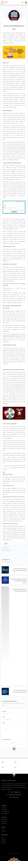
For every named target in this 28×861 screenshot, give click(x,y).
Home (3, 837)
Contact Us (4, 843)
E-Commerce (4, 810)
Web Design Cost (5, 813)
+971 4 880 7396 (15, 792)
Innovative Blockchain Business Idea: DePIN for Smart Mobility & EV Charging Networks (18, 580)
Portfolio (3, 839)
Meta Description (16, 340)
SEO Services (4, 819)
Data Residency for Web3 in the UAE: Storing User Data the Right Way (20, 590)
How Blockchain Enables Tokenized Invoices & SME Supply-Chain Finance (20, 569)
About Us (3, 841)
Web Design (4, 808)
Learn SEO (6, 548)
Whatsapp (15, 797)
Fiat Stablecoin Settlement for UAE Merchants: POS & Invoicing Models (20, 691)
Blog (2, 829)
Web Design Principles (6, 550)
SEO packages (7, 467)
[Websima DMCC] (4, 2)
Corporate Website (5, 811)
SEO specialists (6, 376)
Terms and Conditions (4, 857)
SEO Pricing (4, 823)
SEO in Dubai (4, 821)
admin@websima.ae (15, 795)
